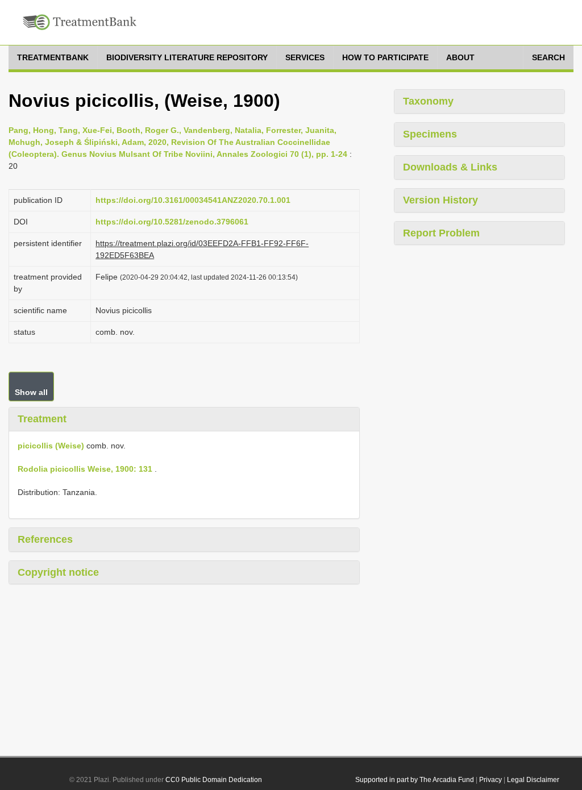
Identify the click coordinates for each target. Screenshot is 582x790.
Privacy (490, 780)
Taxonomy (428, 101)
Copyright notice (58, 572)
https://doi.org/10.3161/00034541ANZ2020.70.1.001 (192, 200)
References (45, 539)
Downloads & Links (450, 167)
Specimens (430, 134)
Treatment (42, 419)
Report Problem (441, 233)
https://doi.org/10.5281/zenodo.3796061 (171, 221)
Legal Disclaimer (533, 780)
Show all (31, 392)
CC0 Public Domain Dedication (213, 780)
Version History (440, 200)
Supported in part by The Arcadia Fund (414, 780)
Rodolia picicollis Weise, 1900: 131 (85, 468)
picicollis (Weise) (51, 445)
